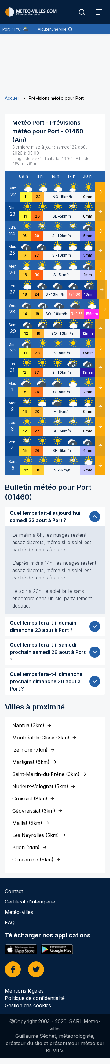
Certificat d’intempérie (30, 902)
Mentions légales (24, 991)
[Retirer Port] (33, 29)
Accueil (12, 98)
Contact (14, 891)
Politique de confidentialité (35, 998)
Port (6, 29)
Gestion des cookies (28, 1005)
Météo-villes (19, 912)
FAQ (10, 922)
